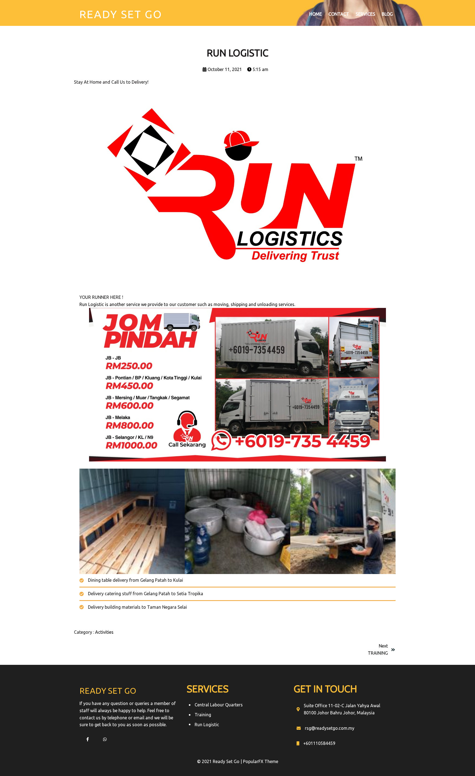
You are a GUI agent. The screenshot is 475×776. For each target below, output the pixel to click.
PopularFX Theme (260, 761)
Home (315, 14)
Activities (104, 632)
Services (365, 14)
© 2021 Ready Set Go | (220, 761)
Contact (338, 14)
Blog (387, 14)
